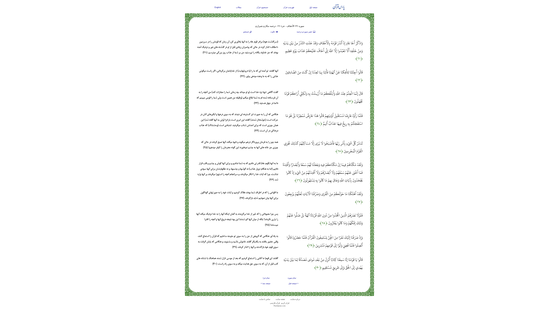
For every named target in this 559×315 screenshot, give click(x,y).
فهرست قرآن (288, 7)
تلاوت (272, 32)
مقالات (238, 7)
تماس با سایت (264, 299)
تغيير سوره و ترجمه (304, 32)
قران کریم (285, 303)
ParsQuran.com (279, 306)
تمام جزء (266, 278)
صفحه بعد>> (265, 283)
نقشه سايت (280, 299)
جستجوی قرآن (262, 7)
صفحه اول (313, 7)
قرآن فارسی (275, 303)
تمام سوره (292, 278)
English (218, 7)
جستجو (246, 32)
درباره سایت (295, 299)
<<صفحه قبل (293, 283)
